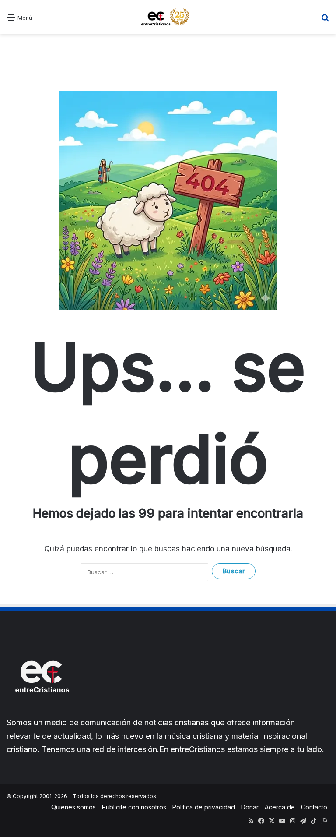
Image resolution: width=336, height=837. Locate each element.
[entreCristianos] (42, 711)
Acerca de (280, 807)
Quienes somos (73, 807)
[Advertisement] (168, 56)
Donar (250, 807)
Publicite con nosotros (134, 807)
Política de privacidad (203, 807)
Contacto (314, 807)
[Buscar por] (325, 20)
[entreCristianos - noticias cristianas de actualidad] (168, 17)
